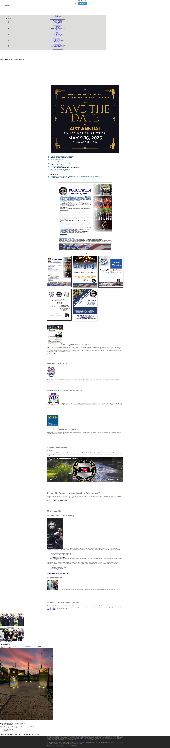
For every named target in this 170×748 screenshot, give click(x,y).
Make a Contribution (62, 500)
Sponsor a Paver (51, 500)
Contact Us (6, 731)
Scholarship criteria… (52, 609)
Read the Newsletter (52, 353)
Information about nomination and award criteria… (58, 573)
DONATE (82, 3)
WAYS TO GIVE (20, 721)
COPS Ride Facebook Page (57, 382)
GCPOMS (7, 5)
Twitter (1, 647)
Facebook (5, 647)
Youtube (9, 647)
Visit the (49, 382)
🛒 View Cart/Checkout (58, 49)
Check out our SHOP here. (53, 407)
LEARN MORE (10, 627)
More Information (51, 435)
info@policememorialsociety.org (82, 739)
